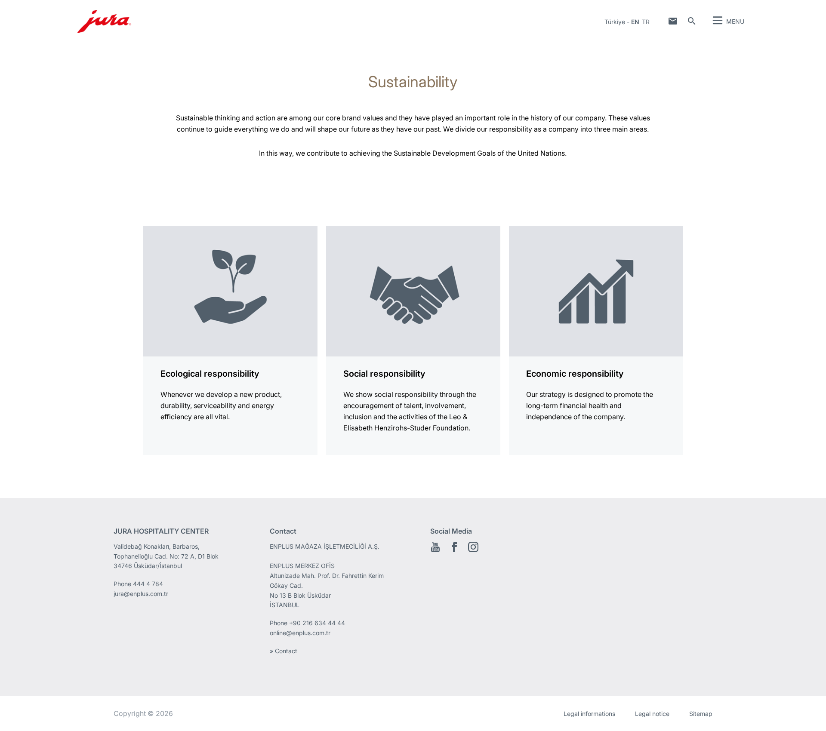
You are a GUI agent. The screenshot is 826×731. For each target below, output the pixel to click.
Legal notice (652, 713)
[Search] (692, 21)
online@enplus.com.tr (300, 632)
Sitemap (700, 713)
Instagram (473, 547)
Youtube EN (435, 547)
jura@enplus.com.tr (141, 593)
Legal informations (589, 713)
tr (646, 21)
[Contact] (673, 21)
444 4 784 (148, 583)
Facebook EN (454, 547)
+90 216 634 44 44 (318, 623)
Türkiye (614, 21)
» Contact (283, 650)
